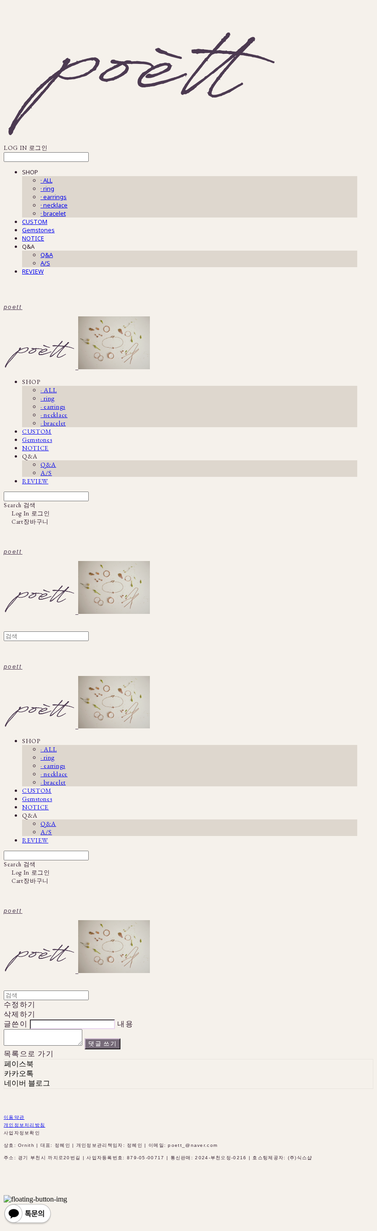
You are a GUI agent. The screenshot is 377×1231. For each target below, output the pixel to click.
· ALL (46, 180)
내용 (125, 1024)
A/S (45, 263)
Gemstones (38, 230)
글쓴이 (16, 1024)
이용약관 (14, 1117)
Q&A (46, 255)
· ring (47, 188)
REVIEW (33, 271)
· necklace (54, 205)
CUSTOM (34, 222)
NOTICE (33, 238)
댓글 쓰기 (102, 1043)
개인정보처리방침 (24, 1125)
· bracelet (53, 213)
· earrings (53, 197)
